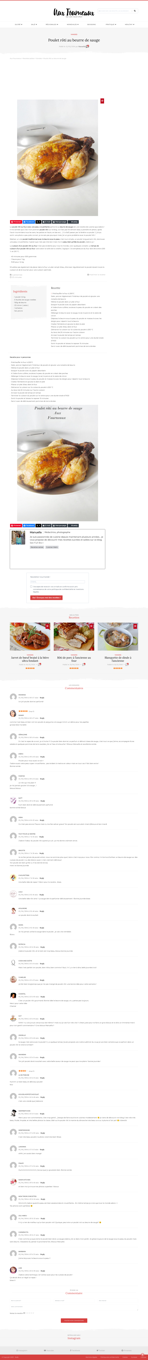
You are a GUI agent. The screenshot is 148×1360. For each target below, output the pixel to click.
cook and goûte (25, 961)
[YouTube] (96, 559)
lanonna (22, 1147)
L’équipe (143, 1357)
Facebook (75, 1350)
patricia (21, 944)
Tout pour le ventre (26, 834)
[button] (135, 11)
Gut (20, 1016)
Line (20, 1268)
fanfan (21, 776)
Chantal (22, 994)
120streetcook (24, 1111)
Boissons (91, 24)
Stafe (16, 1357)
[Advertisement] (74, 80)
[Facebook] (37, 559)
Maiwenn (22, 1054)
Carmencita (23, 1232)
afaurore (22, 908)
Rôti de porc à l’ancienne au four (74, 659)
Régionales (51, 24)
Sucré (17, 24)
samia (20, 925)
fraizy (21, 1163)
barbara (22, 1251)
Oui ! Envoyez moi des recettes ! (46, 598)
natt (20, 798)
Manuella (81, 47)
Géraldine (22, 734)
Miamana (22, 695)
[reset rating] (24, 1313)
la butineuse (23, 1075)
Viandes (74, 34)
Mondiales (72, 24)
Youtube (50, 1350)
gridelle (22, 1035)
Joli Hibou (22, 1215)
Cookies (125, 1357)
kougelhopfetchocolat (28, 1094)
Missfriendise (24, 1130)
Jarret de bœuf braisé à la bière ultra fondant (30, 659)
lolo (20, 892)
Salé (33, 24)
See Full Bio (36, 543)
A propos (134, 1357)
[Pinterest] (82, 559)
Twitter (101, 1350)
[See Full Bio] (43, 542)
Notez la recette (16, 1313)
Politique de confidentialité (110, 1357)
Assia (20, 817)
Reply (42, 698)
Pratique (110, 24)
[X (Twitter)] (52, 559)
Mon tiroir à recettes (27, 1196)
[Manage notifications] (142, 1355)
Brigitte (21, 850)
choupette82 (23, 875)
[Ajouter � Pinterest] (102, 100)
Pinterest (127, 1350)
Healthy (129, 24)
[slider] (30, 668)
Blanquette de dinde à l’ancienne (118, 659)
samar (21, 715)
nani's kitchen (24, 1180)
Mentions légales (91, 1357)
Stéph (20, 754)
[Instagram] (67, 559)
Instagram (22, 1350)
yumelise (22, 977)
